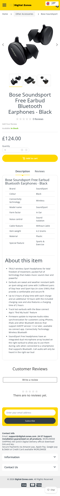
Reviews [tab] (40, 171)
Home (5, 14)
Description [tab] (22, 171)
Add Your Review (9, 124)
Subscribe (30, 420)
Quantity (6, 146)
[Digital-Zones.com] (20, 5)
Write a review (30, 379)
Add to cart (32, 158)
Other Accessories (24, 14)
